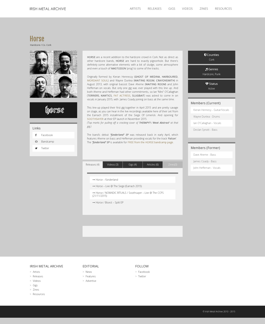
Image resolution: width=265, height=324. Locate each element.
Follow (142, 266)
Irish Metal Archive (46, 266)
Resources (223, 8)
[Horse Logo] (53, 110)
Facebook (47, 135)
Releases (155, 8)
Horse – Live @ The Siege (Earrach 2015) (119, 186)
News (89, 272)
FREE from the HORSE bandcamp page (150, 142)
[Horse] (53, 74)
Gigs (171, 8)
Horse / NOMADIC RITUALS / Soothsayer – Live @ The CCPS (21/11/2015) (128, 194)
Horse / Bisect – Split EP (109, 202)
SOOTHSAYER (95, 119)
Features (91, 276)
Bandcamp (47, 141)
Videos (187, 8)
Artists (135, 8)
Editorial (91, 266)
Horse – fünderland (107, 179)
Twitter (45, 148)
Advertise (91, 280)
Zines (204, 8)
